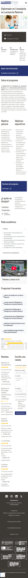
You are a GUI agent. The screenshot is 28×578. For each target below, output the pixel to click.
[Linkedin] (16, 496)
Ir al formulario (14, 504)
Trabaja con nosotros (14, 515)
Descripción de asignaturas (11, 253)
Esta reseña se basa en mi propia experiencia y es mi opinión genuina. (22, 404)
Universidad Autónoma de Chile (16, 572)
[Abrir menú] (26, 3)
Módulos (5, 229)
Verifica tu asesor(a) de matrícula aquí (14, 513)
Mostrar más (6, 381)
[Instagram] (11, 496)
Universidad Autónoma (14, 528)
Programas (14, 510)
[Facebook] (7, 496)
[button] (14, 296)
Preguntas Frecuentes (14, 521)
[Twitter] (21, 496)
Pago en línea (14, 534)
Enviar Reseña (20, 413)
